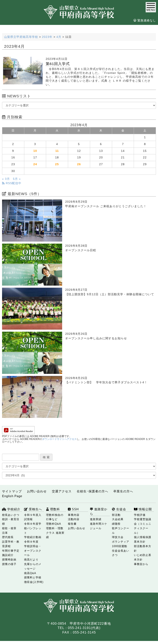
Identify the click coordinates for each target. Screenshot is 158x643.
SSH (75, 509)
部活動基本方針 (142, 548)
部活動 (116, 514)
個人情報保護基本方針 (142, 539)
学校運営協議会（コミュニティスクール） (142, 526)
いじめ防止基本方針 (142, 557)
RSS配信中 (13, 183)
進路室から (98, 511)
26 (79, 164)
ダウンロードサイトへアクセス (59, 439)
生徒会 (120, 509)
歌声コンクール (120, 530)
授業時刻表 (9, 559)
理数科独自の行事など (54, 517)
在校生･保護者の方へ (92, 491)
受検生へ (35, 509)
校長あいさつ (10, 514)
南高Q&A (30, 573)
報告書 (72, 523)
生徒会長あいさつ (120, 553)
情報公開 (145, 509)
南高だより (31, 559)
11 (57, 150)
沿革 (5, 532)
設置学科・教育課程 (10, 544)
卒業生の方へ (123, 491)
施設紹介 (8, 555)
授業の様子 (9, 564)
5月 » (17, 178)
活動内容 (73, 519)
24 (35, 164)
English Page (12, 496)
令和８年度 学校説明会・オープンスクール (32, 548)
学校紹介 (13, 509)
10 (35, 150)
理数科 (54, 509)
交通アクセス (62, 491)
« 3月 (6, 178)
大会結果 (117, 519)
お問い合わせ (37, 491)
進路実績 (95, 519)
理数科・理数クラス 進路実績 (55, 533)
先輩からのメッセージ (32, 566)
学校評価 (139, 514)
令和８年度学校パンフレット (32, 528)
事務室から (141, 564)
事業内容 (73, 514)
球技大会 (117, 537)
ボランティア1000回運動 (120, 544)
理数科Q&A (53, 523)
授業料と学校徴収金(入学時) (33, 580)
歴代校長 (8, 537)
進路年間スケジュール (98, 526)
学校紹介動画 (32, 537)
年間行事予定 (10, 550)
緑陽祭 (116, 523)
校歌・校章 (9, 528)
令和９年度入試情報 (32, 517)
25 (57, 164)
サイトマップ (12, 491)
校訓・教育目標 (10, 521)
